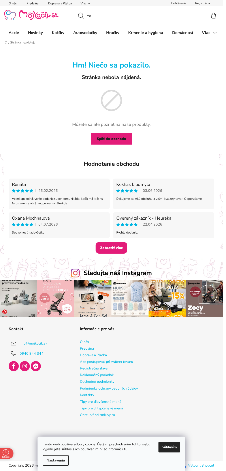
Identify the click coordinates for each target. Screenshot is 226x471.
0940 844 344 (31, 353)
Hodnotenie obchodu (111, 164)
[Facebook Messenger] (36, 366)
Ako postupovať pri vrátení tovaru (106, 361)
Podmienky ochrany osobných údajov (109, 388)
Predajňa (32, 3)
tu (125, 449)
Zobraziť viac (111, 247)
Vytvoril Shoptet (201, 465)
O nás (13, 3)
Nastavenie (56, 460)
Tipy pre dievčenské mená (100, 401)
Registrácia (202, 3)
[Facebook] (14, 366)
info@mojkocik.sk (33, 343)
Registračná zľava (93, 368)
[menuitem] (13, 32)
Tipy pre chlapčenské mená (101, 408)
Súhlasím (169, 447)
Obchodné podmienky (97, 381)
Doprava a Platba (60, 3)
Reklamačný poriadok (97, 375)
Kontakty (87, 395)
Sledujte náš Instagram (118, 273)
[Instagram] (25, 366)
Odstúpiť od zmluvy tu (97, 415)
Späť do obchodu (111, 138)
